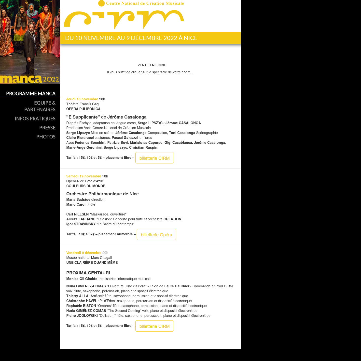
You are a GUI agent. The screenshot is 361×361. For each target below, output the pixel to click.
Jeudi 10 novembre (82, 98)
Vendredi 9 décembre (83, 252)
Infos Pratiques (35, 118)
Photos (46, 136)
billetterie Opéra (156, 234)
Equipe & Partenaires (40, 106)
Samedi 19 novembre (83, 176)
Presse (47, 127)
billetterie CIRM (154, 158)
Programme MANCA (31, 93)
